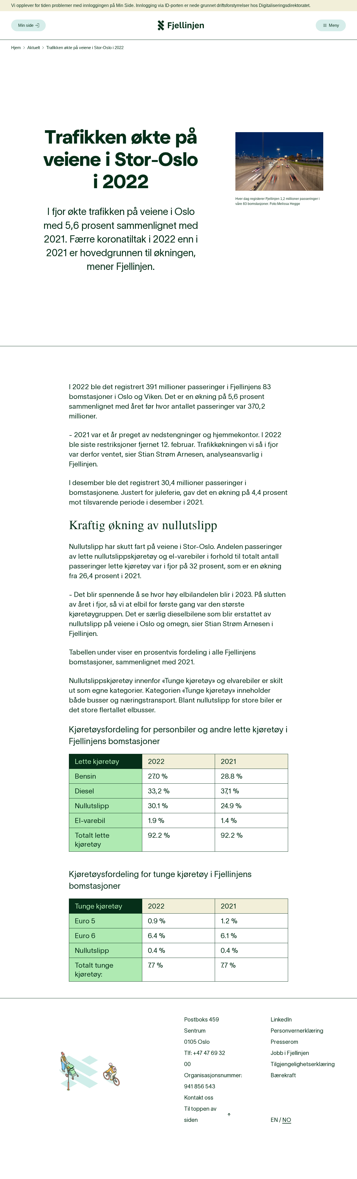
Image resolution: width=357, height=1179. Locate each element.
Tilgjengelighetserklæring (303, 1064)
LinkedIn (281, 1019)
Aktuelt (33, 47)
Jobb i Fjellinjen (290, 1053)
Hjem (16, 47)
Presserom (284, 1042)
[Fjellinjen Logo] (180, 25)
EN (274, 1120)
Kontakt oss (198, 1098)
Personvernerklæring (297, 1031)
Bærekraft (283, 1075)
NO (286, 1120)
